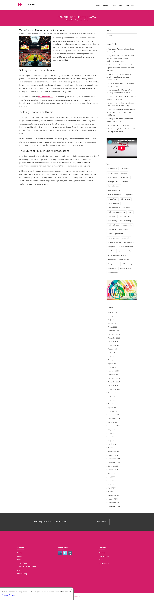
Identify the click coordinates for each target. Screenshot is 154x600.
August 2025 (112, 349)
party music (119, 234)
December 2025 (114, 334)
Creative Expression (114, 186)
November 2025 (114, 338)
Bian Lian (124, 173)
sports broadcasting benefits (117, 255)
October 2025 (113, 341)
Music (22, 33)
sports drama (82, 33)
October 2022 (113, 466)
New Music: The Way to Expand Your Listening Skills (121, 50)
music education (125, 216)
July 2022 (111, 477)
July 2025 (111, 352)
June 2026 (111, 316)
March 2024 (112, 411)
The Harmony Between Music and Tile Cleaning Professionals (121, 130)
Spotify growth (124, 260)
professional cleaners (114, 242)
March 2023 (112, 448)
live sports (53, 33)
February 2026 (113, 331)
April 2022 (112, 488)
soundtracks (63, 33)
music (58, 33)
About (105, 5)
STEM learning (127, 264)
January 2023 (113, 455)
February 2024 (113, 415)
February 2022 (113, 495)
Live (120, 5)
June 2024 (111, 400)
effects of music (112, 199)
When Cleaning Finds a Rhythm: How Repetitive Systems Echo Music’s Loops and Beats (121, 67)
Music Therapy (123, 229)
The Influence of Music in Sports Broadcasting (42, 30)
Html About (23, 563)
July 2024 (111, 396)
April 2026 (112, 323)
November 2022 (114, 462)
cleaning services (113, 182)
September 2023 (114, 426)
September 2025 (114, 345)
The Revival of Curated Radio (118, 125)
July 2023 (111, 433)
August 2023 (112, 429)
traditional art (112, 268)
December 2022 (114, 459)
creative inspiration (114, 190)
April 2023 (112, 444)
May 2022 (111, 484)
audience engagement (32, 33)
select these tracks (45, 97)
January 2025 (113, 374)
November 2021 (114, 506)
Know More (102, 522)
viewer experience (91, 33)
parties (110, 234)
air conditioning (112, 169)
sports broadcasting (73, 33)
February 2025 (113, 371)
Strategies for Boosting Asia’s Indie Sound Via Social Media (120, 120)
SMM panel (111, 247)
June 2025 (111, 356)
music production (113, 225)
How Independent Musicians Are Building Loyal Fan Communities (119, 91)
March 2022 (112, 492)
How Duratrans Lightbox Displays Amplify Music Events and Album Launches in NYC (119, 77)
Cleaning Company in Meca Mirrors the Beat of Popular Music (121, 97)
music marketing (125, 221)
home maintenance (114, 208)
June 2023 (111, 437)
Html (113, 5)
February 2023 (113, 451)
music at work (112, 216)
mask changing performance (116, 212)
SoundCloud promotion (125, 247)
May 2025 (111, 360)
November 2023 (114, 418)
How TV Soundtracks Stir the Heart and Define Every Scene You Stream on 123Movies (121, 112)
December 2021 (114, 503)
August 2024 (112, 393)
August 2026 (112, 312)
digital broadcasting (44, 33)
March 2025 (112, 367)
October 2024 (113, 385)
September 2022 (114, 470)
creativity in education (115, 195)
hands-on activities (113, 203)
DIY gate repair (129, 195)
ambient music (125, 169)
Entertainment (104, 556)
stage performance (113, 264)
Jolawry (75, 596)
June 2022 (111, 481)
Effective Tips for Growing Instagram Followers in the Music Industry (120, 104)
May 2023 (111, 440)
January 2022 (113, 499)
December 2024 (114, 378)
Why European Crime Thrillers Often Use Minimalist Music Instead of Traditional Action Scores (120, 58)
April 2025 (112, 363)
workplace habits (113, 273)
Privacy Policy (130, 5)
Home (98, 5)
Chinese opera (124, 177)
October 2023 (113, 422)
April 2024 (112, 407)
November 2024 (114, 382)
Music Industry (112, 221)
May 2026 (111, 320)
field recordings (125, 199)
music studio (112, 229)
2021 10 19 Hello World (27, 566)
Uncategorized (104, 563)
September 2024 (114, 389)
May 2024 (111, 404)
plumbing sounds (113, 238)
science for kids (129, 242)
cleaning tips (125, 182)
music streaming (127, 225)
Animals (102, 553)
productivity (126, 238)
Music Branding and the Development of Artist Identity (121, 84)
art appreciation (113, 173)
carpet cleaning (112, 177)
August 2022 (112, 473)
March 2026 (112, 327)
